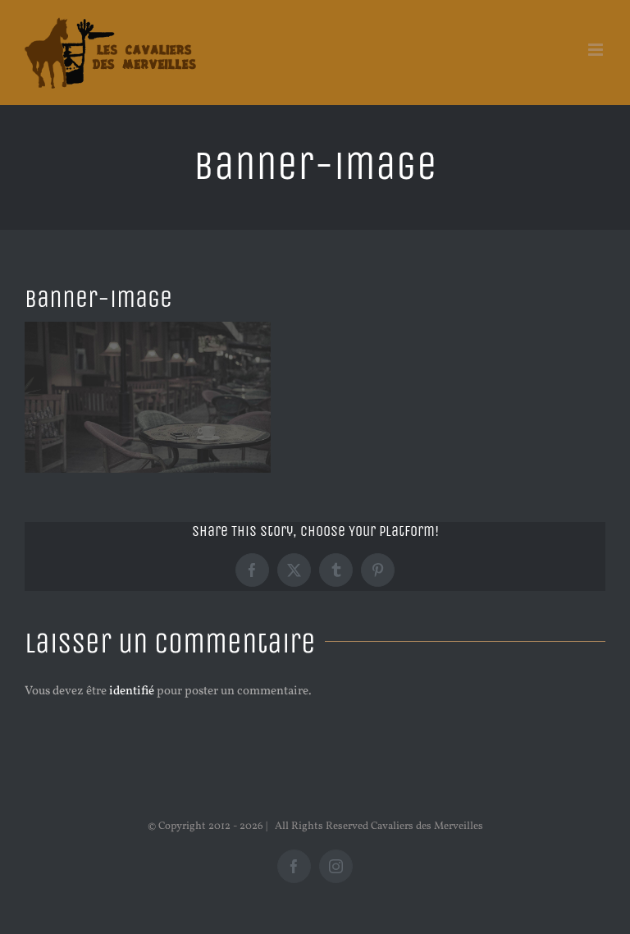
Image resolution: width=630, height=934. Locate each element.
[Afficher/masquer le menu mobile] (596, 49)
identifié (131, 691)
